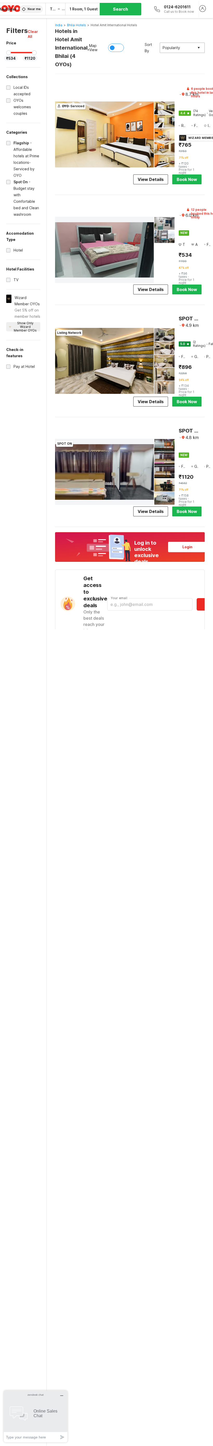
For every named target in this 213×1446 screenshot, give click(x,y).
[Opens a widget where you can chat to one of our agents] (35, 1416)
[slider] (8, 52)
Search (120, 9)
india (58, 25)
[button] (34, 34)
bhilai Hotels (76, 25)
